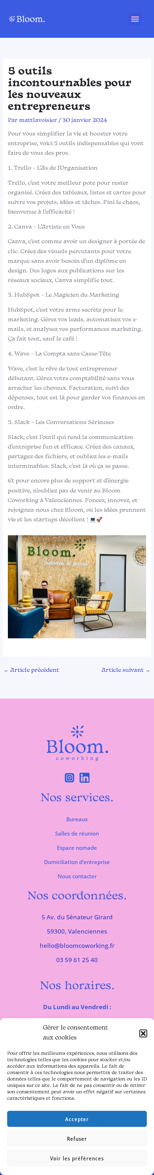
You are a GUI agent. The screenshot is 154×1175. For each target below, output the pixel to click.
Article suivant (126, 670)
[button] (143, 1033)
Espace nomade (77, 847)
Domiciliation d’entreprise (77, 861)
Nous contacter (77, 876)
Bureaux (77, 819)
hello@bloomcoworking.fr (77, 945)
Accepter (77, 1119)
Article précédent (31, 670)
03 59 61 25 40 (77, 960)
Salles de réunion (77, 833)
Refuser (77, 1138)
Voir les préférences (77, 1158)
